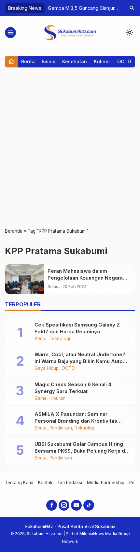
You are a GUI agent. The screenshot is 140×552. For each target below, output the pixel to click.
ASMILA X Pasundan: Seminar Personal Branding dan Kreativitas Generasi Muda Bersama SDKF (76, 421)
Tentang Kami (19, 482)
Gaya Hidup (47, 368)
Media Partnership (105, 482)
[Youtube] (76, 505)
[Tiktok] (88, 505)
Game (41, 398)
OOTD (124, 61)
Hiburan (57, 398)
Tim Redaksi (69, 482)
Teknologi (59, 339)
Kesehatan (74, 61)
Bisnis (48, 61)
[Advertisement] (70, 147)
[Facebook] (51, 505)
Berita (28, 61)
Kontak (45, 482)
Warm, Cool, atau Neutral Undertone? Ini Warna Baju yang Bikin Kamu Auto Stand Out (80, 361)
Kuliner (102, 61)
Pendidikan (60, 428)
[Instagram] (64, 505)
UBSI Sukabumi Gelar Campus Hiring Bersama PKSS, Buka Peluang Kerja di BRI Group (80, 451)
